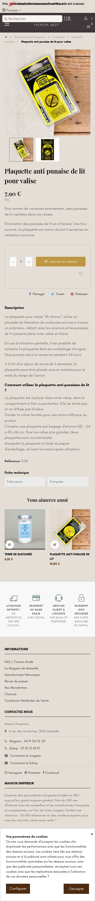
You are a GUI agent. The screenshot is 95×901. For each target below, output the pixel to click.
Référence (12, 461)
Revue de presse (16, 681)
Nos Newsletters (16, 688)
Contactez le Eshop (24, 763)
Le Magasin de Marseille (22, 668)
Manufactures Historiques (22, 675)
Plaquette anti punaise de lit (69, 556)
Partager (39, 294)
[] (10, 545)
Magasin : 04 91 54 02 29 (27, 741)
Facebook (52, 773)
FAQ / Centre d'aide (19, 662)
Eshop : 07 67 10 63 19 (24, 748)
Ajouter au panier (62, 261)
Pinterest (81, 294)
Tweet (60, 294)
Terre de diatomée (18, 554)
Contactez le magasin (25, 756)
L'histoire (11, 694)
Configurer (18, 888)
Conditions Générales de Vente (27, 701)
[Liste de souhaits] (81, 273)
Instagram (15, 773)
